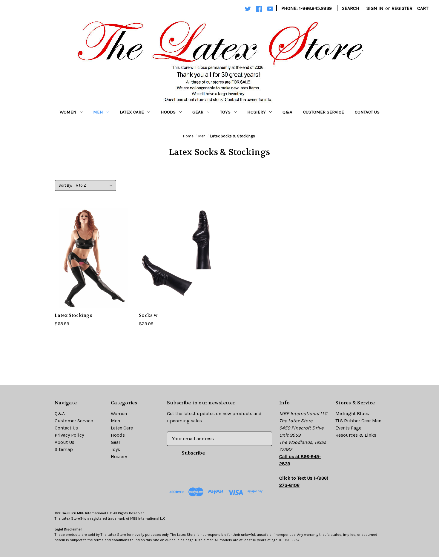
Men (98, 112)
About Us (64, 442)
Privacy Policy (69, 435)
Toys (225, 112)
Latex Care (132, 112)
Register (402, 8)
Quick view (88, 245)
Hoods (168, 112)
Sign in (374, 8)
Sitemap (64, 449)
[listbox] (95, 185)
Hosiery (256, 112)
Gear (197, 112)
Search (350, 8)
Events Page (348, 428)
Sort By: (65, 185)
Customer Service (323, 112)
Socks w (148, 315)
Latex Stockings (73, 315)
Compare (91, 258)
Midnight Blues (352, 413)
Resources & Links (355, 435)
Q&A (287, 112)
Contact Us (367, 112)
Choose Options (93, 270)
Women (68, 112)
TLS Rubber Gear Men (358, 420)
